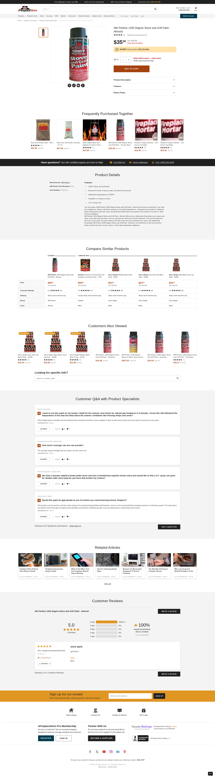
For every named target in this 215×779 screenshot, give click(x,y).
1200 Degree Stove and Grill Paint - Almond (61, 276)
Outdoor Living (96, 16)
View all (107, 584)
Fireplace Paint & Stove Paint (48, 20)
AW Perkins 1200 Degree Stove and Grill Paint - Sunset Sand (120, 144)
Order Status (134, 16)
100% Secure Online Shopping (121, 2)
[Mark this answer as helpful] (62, 429)
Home (20, 20)
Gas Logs (49, 16)
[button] (138, 162)
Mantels (63, 16)
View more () (75, 526)
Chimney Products (84, 16)
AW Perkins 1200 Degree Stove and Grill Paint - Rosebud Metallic (107, 356)
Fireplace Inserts (32, 16)
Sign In (64, 738)
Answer (43, 429)
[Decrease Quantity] (123, 59)
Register (46, 738)
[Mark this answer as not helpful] (67, 429)
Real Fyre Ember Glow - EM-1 (42, 143)
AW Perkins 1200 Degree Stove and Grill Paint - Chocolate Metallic (185, 356)
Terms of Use (102, 767)
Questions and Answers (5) (137, 35)
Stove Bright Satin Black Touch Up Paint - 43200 (55, 356)
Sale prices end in (149, 2)
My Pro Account (188, 16)
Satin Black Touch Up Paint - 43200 (181, 276)
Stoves (42, 16)
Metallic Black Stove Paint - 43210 (120, 276)
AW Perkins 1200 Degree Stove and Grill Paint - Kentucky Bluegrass (159, 356)
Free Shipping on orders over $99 (66, 2)
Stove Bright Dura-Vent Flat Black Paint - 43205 (28, 356)
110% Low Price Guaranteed (94, 2)
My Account (124, 16)
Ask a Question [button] (169, 527)
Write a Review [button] (169, 611)
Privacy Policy (112, 767)
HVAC (56, 16)
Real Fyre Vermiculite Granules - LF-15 (68, 144)
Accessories (72, 16)
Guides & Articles (109, 16)
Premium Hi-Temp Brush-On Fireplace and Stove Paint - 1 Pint (91, 276)
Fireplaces (21, 16)
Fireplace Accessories (30, 20)
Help (142, 16)
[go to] (43, 130)
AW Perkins (65, 182)
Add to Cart (131, 69)
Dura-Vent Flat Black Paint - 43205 (151, 276)
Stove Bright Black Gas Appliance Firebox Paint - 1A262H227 (92, 144)
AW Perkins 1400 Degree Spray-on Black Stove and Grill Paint (133, 356)
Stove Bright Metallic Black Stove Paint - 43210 (80, 356)
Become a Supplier (102, 738)
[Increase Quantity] (129, 59)
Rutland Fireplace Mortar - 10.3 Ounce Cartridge (146, 144)
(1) (124, 35)
